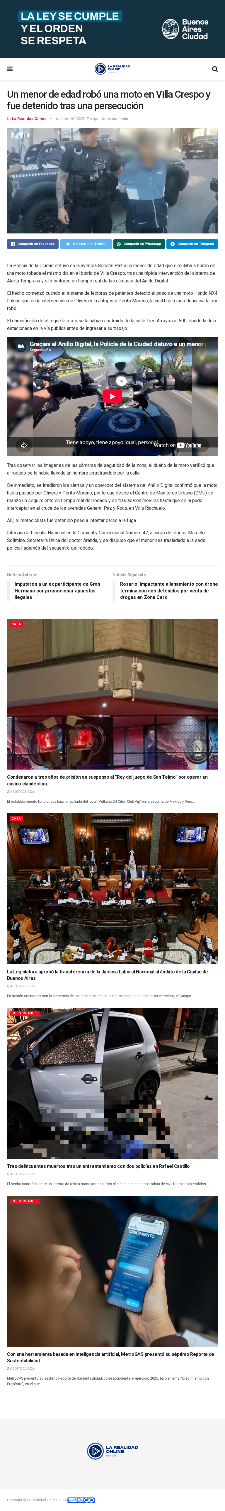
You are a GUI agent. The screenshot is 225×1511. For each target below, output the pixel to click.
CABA (16, 624)
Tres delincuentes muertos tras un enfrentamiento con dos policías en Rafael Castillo (98, 1166)
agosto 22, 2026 (22, 1174)
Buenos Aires (25, 1013)
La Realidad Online (29, 118)
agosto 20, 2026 (22, 1368)
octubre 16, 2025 (70, 118)
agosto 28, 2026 (22, 791)
